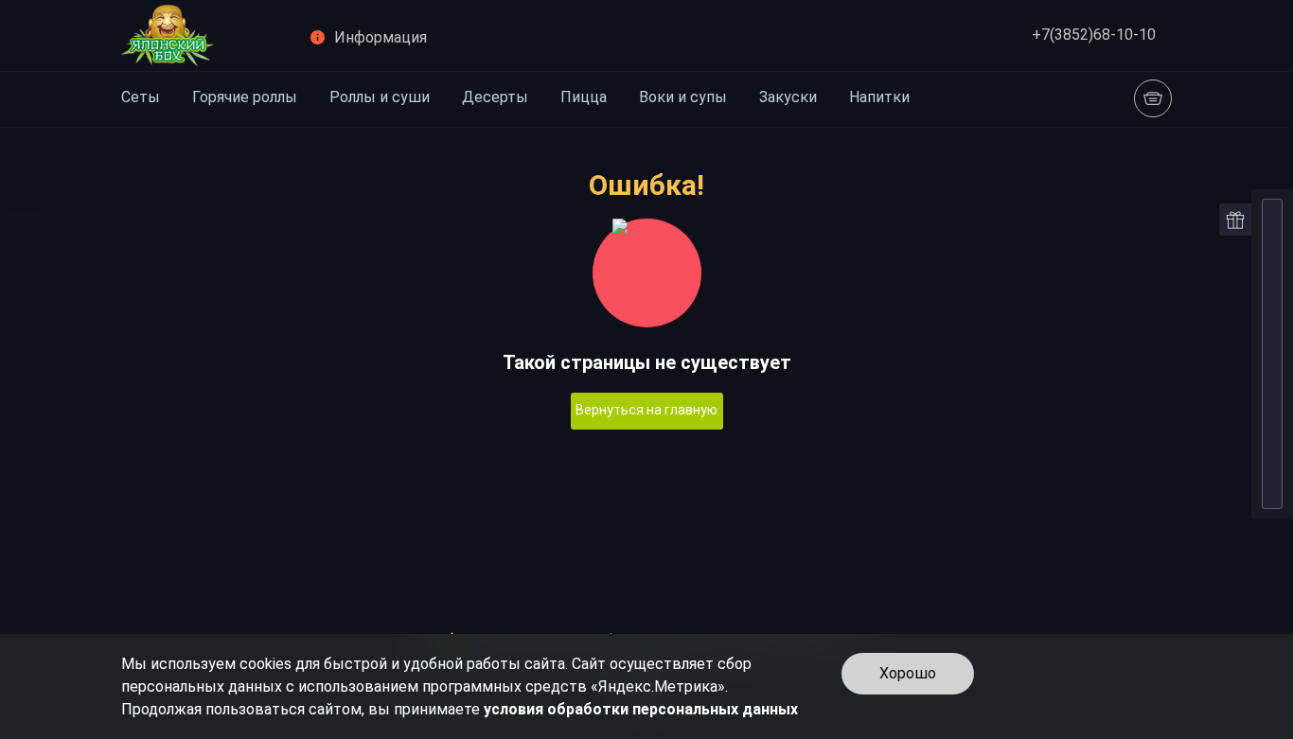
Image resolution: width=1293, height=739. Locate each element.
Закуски (788, 97)
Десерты (495, 97)
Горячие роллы (244, 97)
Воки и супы (683, 97)
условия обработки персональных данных (641, 709)
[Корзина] (1153, 98)
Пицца (583, 97)
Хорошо (907, 673)
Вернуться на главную (646, 409)
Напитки (879, 97)
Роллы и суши (379, 97)
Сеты (140, 97)
